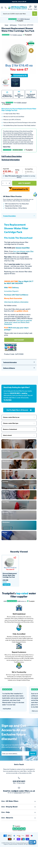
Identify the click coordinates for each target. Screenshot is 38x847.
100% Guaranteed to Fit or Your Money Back (17, 203)
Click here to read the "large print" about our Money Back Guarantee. (18, 322)
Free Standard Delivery (31, 95)
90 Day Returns (30, 97)
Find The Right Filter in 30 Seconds (17, 410)
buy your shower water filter (23, 251)
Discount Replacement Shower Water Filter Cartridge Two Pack (10, 575)
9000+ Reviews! (25, 19)
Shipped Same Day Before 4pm (7, 95)
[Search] (34, 13)
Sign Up (32, 753)
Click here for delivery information (16, 302)
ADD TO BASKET (19, 340)
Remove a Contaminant (19, 428)
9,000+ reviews (17, 35)
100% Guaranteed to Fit (19, 95)
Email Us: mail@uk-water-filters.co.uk (19, 791)
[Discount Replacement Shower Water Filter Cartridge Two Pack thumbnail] (5, 82)
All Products (13, 25)
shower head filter (23, 248)
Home (6, 25)
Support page (18, 792)
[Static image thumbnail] (15, 82)
